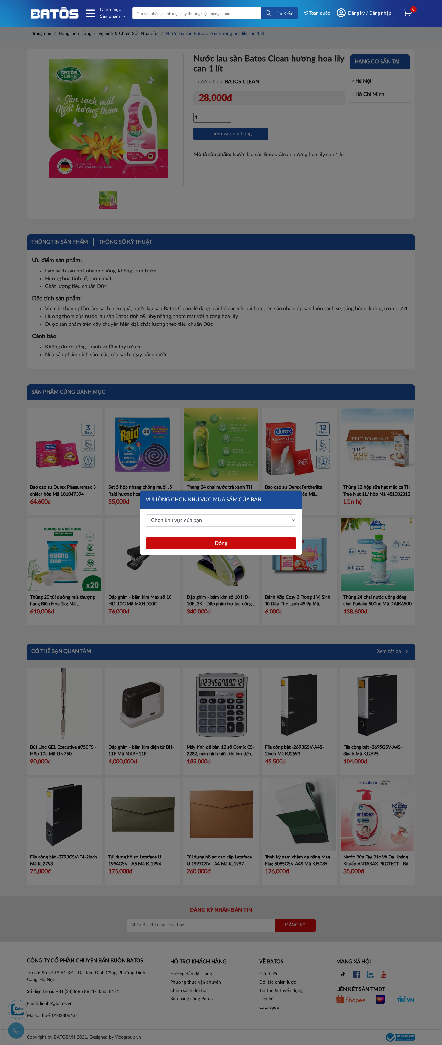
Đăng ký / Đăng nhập (369, 13)
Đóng (221, 543)
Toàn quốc (319, 13)
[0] (405, 13)
